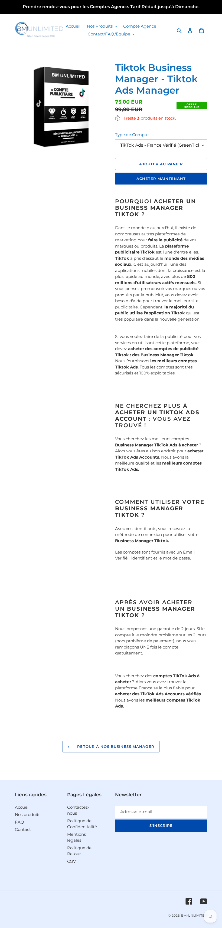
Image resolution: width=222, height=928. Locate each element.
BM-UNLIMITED (194, 915)
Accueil (22, 807)
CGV (71, 861)
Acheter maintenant (161, 178)
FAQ (19, 822)
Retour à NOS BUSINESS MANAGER (115, 746)
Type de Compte (132, 134)
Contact (23, 829)
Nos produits (27, 814)
